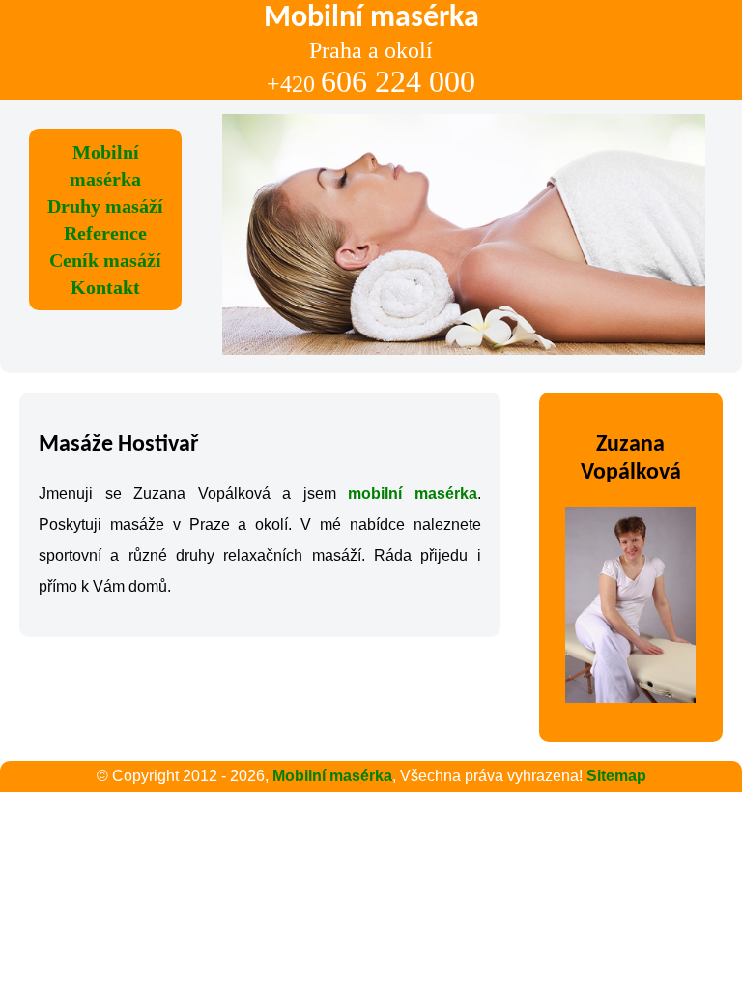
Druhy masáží (105, 206)
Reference (105, 233)
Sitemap (616, 776)
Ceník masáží (105, 260)
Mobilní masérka (332, 776)
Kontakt (105, 287)
